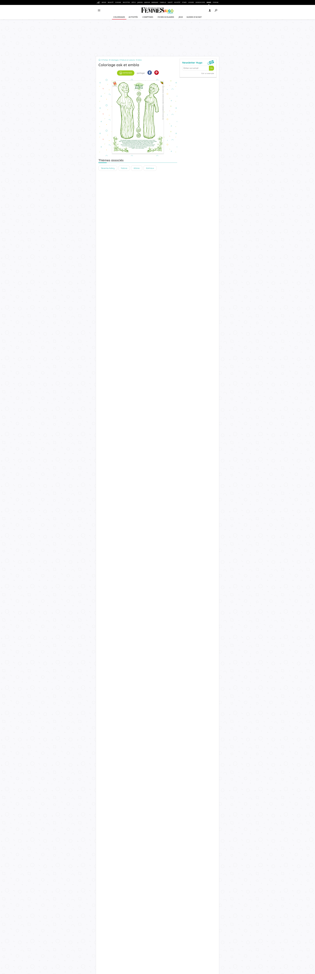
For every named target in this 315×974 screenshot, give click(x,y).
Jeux (181, 17)
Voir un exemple (207, 73)
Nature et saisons (128, 60)
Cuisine (118, 2)
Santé (170, 2)
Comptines (147, 17)
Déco (134, 2)
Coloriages (119, 17)
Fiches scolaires (166, 17)
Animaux (150, 168)
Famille (163, 2)
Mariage (154, 2)
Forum (215, 2)
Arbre (139, 60)
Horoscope (200, 2)
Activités (133, 17)
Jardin (140, 2)
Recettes (126, 2)
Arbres (137, 168)
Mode (104, 2)
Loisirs (191, 2)
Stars (184, 2)
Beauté (110, 2)
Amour (147, 2)
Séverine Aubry (108, 168)
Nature (124, 168)
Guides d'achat (194, 17)
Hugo (209, 2)
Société (177, 2)
